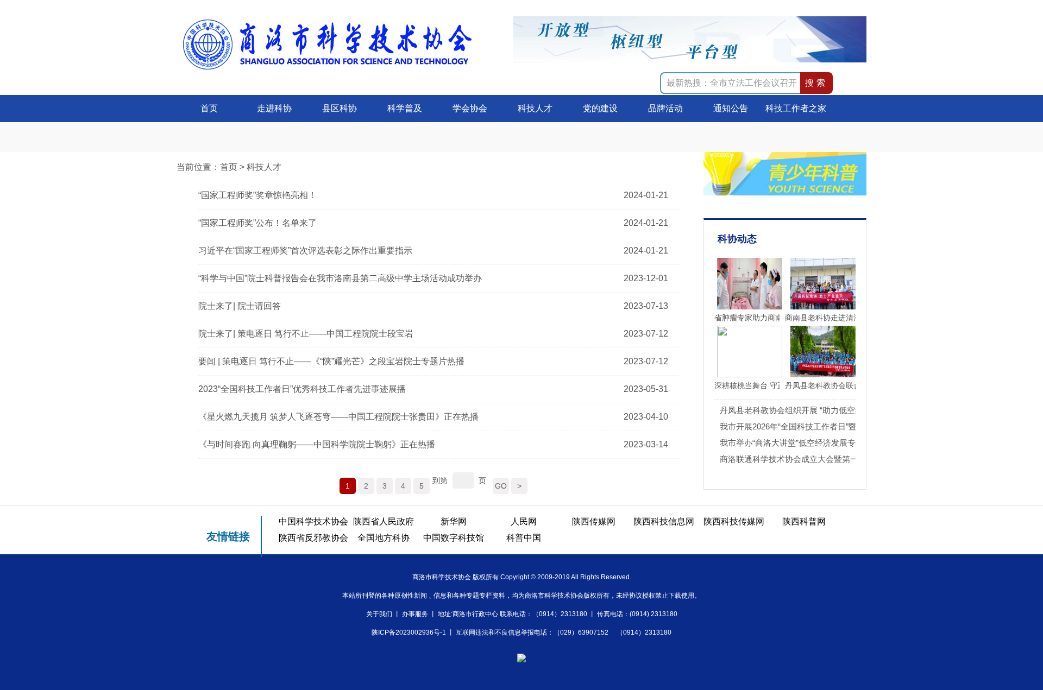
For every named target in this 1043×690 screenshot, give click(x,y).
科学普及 (404, 108)
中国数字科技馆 (453, 537)
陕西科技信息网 (663, 521)
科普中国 (523, 537)
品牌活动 (665, 108)
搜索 (816, 82)
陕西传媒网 (593, 521)
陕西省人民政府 (383, 521)
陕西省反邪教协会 (313, 537)
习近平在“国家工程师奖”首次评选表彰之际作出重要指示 (305, 250)
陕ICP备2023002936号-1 (409, 632)
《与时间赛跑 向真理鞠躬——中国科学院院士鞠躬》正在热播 (316, 444)
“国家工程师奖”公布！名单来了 (257, 222)
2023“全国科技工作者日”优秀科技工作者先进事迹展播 (302, 389)
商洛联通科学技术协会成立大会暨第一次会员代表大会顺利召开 (834, 459)
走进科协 (274, 108)
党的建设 (600, 108)
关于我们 (379, 614)
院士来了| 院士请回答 (239, 306)
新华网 (454, 521)
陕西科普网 (804, 521)
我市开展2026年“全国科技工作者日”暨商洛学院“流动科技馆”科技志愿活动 (852, 426)
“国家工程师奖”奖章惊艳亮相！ (257, 195)
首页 (209, 108)
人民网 (524, 521)
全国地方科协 (383, 537)
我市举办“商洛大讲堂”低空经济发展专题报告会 (804, 442)
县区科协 (339, 108)
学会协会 (470, 108)
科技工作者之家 (795, 108)
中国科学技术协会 (313, 521)
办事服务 (415, 614)
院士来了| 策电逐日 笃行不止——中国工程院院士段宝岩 (305, 333)
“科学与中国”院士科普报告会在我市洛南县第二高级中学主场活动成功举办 (340, 278)
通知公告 (730, 108)
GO (501, 486)
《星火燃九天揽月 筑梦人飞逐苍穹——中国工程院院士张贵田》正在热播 (338, 416)
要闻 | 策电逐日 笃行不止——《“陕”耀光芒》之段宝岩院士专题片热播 (331, 361)
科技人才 (535, 108)
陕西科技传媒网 (733, 521)
